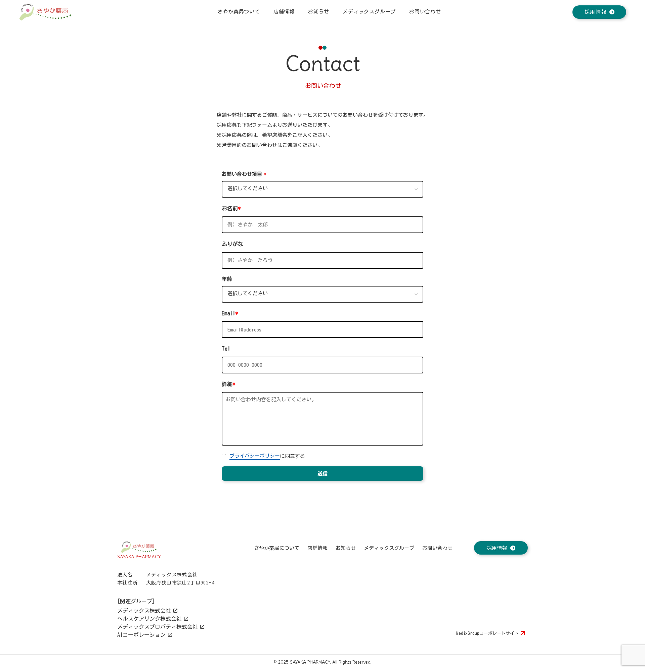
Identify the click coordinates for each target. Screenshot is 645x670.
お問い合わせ (437, 548)
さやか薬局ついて (238, 11)
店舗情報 (284, 11)
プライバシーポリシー (254, 455)
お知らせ (318, 11)
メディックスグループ (369, 11)
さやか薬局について (276, 548)
